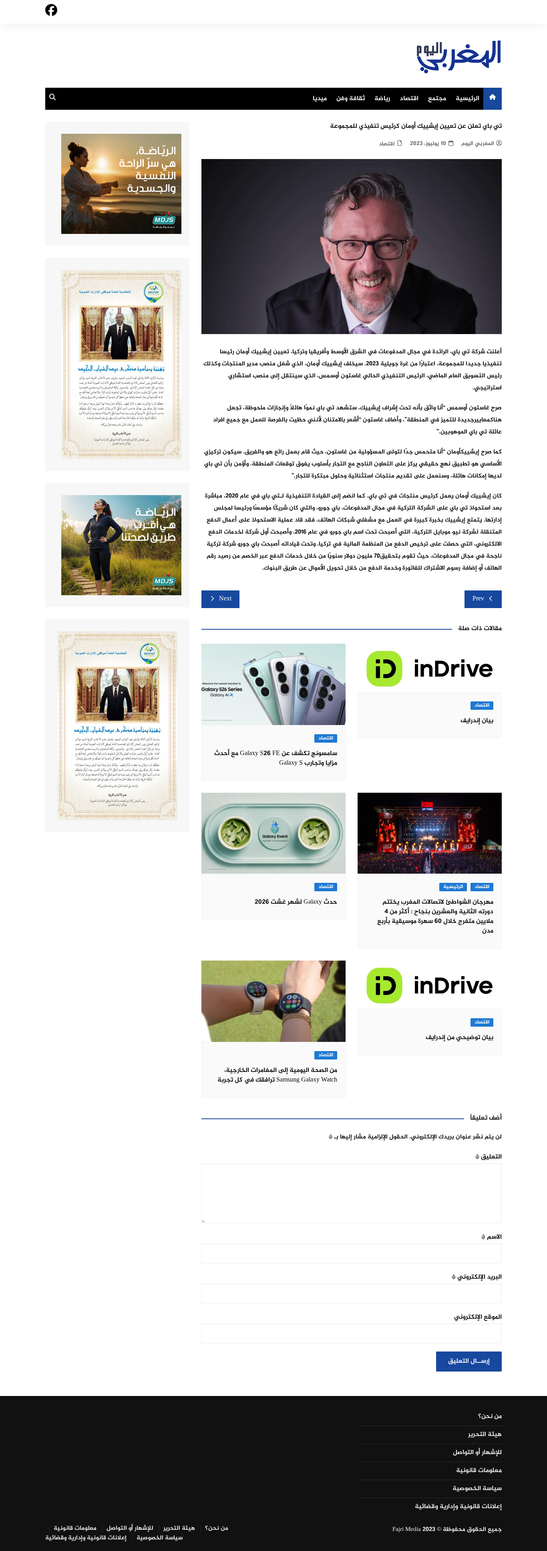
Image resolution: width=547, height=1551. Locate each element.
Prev (478, 599)
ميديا (320, 98)
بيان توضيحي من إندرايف (459, 1037)
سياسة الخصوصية (477, 1489)
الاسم (491, 1237)
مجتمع (437, 98)
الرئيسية (467, 98)
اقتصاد (409, 98)
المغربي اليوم (477, 143)
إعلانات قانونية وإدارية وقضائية (458, 1507)
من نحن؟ (490, 1417)
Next (225, 599)
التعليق (488, 1157)
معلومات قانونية (479, 1471)
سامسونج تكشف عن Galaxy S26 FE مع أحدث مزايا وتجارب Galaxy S (275, 758)
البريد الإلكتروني (477, 1277)
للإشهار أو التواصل (477, 1453)
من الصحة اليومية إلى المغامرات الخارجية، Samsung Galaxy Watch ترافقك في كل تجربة (277, 1075)
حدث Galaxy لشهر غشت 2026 (296, 902)
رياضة (382, 98)
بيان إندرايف (477, 720)
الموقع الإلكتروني (478, 1317)
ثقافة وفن (350, 98)
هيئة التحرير (485, 1435)
